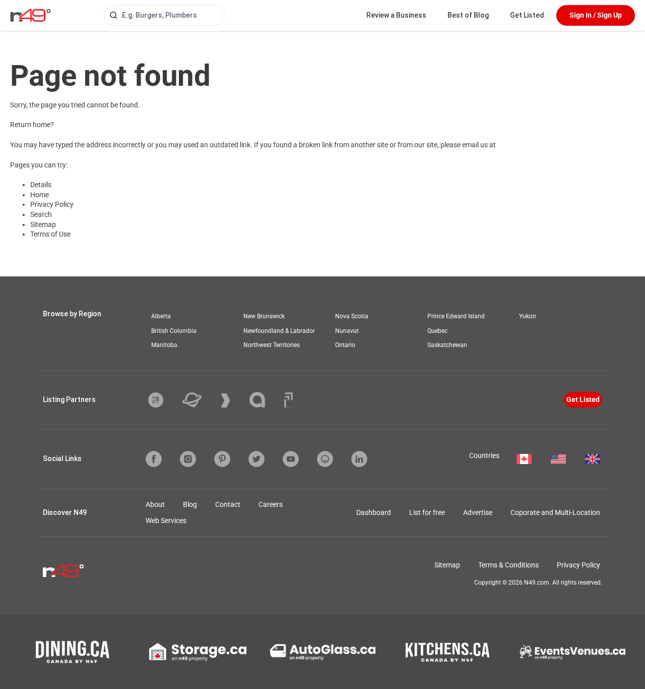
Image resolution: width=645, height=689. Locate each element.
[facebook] (154, 459)
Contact (227, 504)
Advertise (477, 512)
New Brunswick (264, 316)
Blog (190, 504)
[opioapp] (325, 459)
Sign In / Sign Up (595, 15)
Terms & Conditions (508, 565)
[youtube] (291, 459)
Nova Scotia (351, 316)
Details (40, 185)
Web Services (166, 520)
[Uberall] (199, 400)
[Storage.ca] (197, 652)
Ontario (345, 345)
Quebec (437, 330)
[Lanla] (264, 400)
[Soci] (288, 400)
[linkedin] (359, 459)
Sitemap (43, 224)
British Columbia (174, 330)
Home (39, 195)
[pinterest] (222, 459)
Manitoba (164, 345)
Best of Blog (468, 15)
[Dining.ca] (72, 652)
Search (41, 214)
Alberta (161, 316)
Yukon (527, 316)
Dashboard (373, 512)
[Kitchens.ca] (447, 652)
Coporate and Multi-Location (555, 512)
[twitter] (256, 459)
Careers (271, 504)
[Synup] (233, 400)
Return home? (32, 125)
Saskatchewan (447, 345)
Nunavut (347, 330)
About (155, 504)
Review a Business (396, 15)
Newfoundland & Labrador (279, 330)
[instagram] (188, 459)
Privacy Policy (52, 204)
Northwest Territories (271, 345)
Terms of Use (50, 234)
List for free (427, 512)
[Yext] (163, 400)
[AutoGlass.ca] (322, 652)
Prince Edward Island (456, 316)
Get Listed (527, 15)
